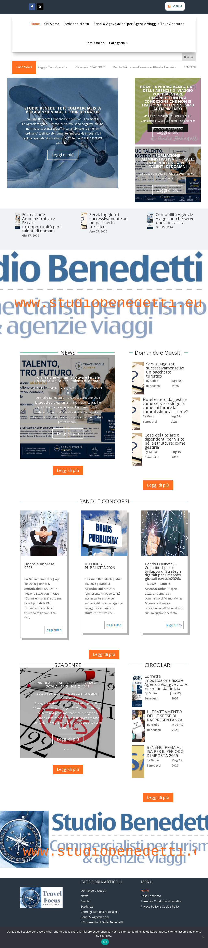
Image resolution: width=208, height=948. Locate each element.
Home (35, 24)
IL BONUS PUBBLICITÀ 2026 (100, 565)
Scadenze (90, 693)
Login (176, 6)
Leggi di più (63, 154)
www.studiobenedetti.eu (104, 303)
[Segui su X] (40, 6)
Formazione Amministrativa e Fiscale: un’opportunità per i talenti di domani (167, 161)
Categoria (117, 43)
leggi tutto (54, 630)
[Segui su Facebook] (32, 6)
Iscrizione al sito (76, 24)
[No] (203, 937)
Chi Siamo (51, 24)
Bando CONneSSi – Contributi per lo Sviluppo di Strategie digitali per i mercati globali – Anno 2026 (163, 571)
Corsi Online (95, 43)
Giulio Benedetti (40, 119)
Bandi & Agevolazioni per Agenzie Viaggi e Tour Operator (138, 24)
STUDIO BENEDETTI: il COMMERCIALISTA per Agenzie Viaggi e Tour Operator (62, 110)
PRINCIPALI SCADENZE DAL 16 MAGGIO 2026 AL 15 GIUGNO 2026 (67, 684)
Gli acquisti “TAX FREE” (51, 67)
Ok (105, 942)
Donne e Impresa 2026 (39, 565)
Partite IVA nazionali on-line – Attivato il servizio (105, 67)
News (78, 119)
